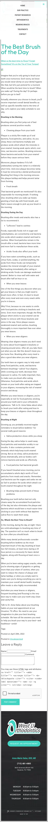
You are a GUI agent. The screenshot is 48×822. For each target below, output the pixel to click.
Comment (29, 654)
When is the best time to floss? (15, 61)
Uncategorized (16, 639)
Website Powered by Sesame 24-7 (21, 811)
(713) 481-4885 (24, 763)
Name (3, 651)
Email (33, 651)
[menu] (44, 4)
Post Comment (10, 702)
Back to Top (24, 814)
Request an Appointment (24, 744)
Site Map (38, 811)
